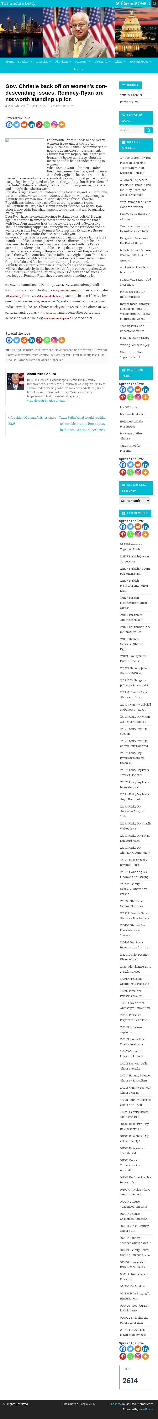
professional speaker (68, 291)
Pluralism (61, 61)
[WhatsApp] (148, 3)
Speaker (23, 61)
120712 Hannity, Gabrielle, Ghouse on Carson (133, 889)
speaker (58, 360)
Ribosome (115, 1404)
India (52, 296)
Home (10, 61)
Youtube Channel (131, 95)
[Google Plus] (126, 3)
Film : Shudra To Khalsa (135, 338)
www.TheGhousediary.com (56, 318)
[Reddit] (24, 124)
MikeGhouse (11, 285)
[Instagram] (140, 3)
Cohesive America (65, 285)
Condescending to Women (76, 350)
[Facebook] (122, 3)
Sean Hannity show (37, 302)
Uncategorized (43, 350)
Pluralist (76, 355)
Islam (118, 61)
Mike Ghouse (16, 106)
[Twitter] (118, 3)
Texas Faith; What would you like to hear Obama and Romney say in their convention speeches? (82, 424)
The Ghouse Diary (21, 350)
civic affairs (37, 296)
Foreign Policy (139, 61)
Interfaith (100, 61)
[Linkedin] (31, 124)
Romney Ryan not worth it (34, 360)
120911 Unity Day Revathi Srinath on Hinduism (132, 758)
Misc (77, 69)
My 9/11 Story (128, 407)
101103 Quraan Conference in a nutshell (130, 1165)
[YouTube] (135, 3)
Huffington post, (50, 313)
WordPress (145, 1409)
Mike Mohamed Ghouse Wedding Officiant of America (135, 255)
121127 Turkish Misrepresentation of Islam (134, 585)
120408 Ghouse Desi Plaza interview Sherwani (133, 930)
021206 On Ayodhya (132, 1286)
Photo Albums (129, 102)
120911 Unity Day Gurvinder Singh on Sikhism (132, 811)
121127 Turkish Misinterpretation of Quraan (133, 603)
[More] (61, 124)
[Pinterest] (144, 3)
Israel (58, 296)
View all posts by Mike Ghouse (48, 400)
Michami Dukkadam (132, 414)
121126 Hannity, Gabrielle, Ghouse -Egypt (132, 644)
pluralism (14, 296)
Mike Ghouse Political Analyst (51, 355)
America (42, 61)
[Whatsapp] (46, 124)
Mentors (81, 61)
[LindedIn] (131, 3)
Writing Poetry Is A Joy (134, 345)
